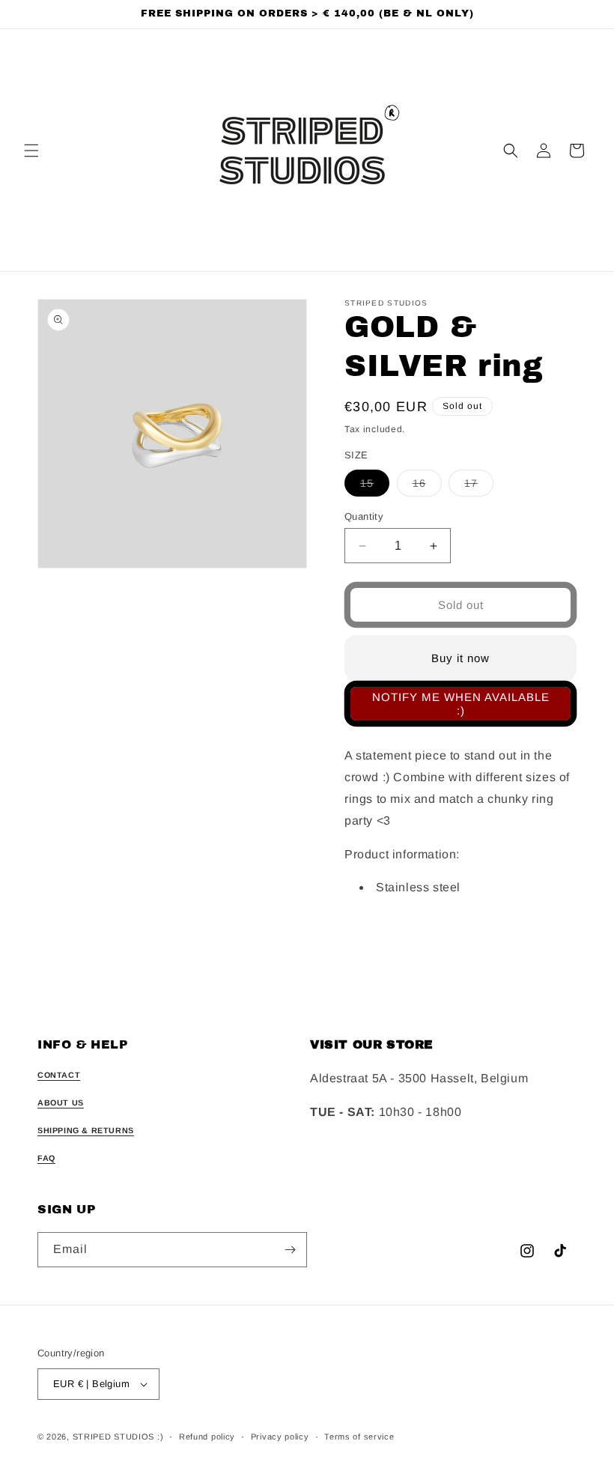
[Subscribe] (289, 1249)
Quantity (363, 516)
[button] (31, 150)
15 (374, 486)
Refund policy (207, 1436)
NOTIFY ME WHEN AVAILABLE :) (461, 704)
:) (160, 1436)
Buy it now (460, 658)
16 (427, 486)
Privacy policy (280, 1436)
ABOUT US (60, 1102)
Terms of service (359, 1436)
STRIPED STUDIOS (114, 1436)
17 (478, 486)
